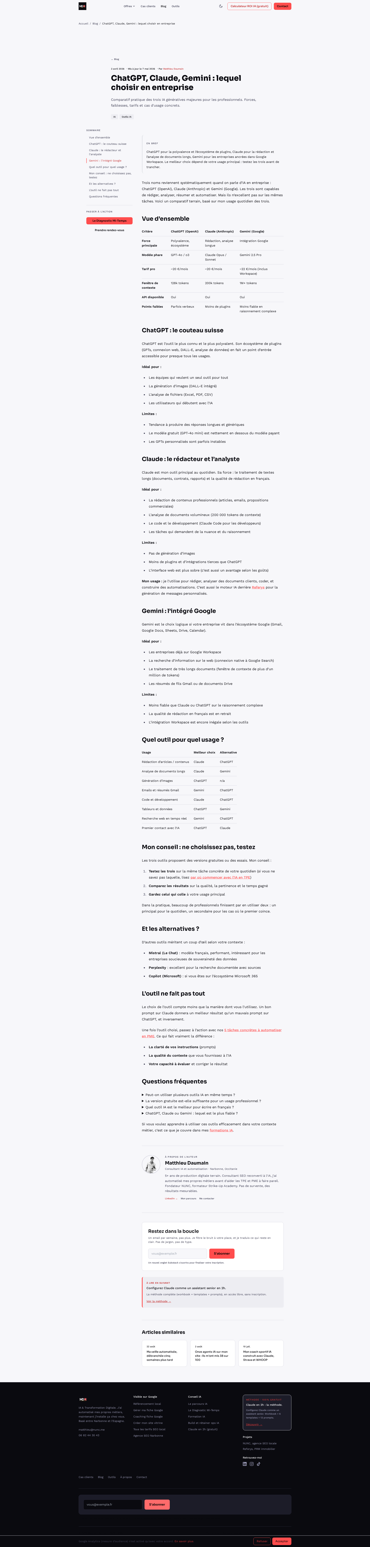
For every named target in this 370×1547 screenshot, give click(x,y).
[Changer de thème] (221, 6)
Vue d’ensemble (99, 137)
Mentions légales (231, 1533)
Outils (175, 6)
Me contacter (206, 1198)
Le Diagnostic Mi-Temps (109, 220)
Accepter (281, 1541)
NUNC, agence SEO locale (260, 1443)
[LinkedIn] (245, 1464)
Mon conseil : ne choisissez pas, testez (110, 175)
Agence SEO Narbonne (148, 1435)
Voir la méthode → (158, 1301)
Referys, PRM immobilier (259, 1448)
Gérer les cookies (281, 1533)
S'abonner (222, 1254)
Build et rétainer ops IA (203, 1422)
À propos (126, 1477)
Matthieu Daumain (173, 68)
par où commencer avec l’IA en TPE (220, 877)
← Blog (115, 59)
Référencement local (147, 1403)
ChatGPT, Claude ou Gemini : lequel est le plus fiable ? (191, 1113)
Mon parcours (188, 1198)
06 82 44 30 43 (89, 1435)
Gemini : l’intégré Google (105, 160)
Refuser (262, 1541)
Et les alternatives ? (102, 183)
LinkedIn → (171, 1198)
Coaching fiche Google (148, 1416)
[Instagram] (252, 1464)
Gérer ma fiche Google (148, 1410)
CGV (246, 1533)
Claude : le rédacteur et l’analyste (105, 152)
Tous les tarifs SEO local (149, 1429)
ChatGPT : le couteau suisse (107, 143)
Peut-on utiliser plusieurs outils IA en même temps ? (190, 1095)
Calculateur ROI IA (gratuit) (249, 6)
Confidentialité (260, 1533)
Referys (258, 587)
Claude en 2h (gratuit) (203, 1429)
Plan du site (212, 1533)
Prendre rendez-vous (109, 230)
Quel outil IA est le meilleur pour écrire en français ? (189, 1107)
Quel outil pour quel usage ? (108, 166)
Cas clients (148, 6)
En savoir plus (184, 1541)
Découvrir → (254, 1424)
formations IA (221, 1130)
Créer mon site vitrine (148, 1422)
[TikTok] (259, 1464)
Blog (163, 6)
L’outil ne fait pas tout (104, 190)
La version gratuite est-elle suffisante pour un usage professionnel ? (203, 1101)
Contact (282, 6)
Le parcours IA (197, 1403)
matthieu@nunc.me (92, 1429)
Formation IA (196, 1416)
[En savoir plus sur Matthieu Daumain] (151, 1164)
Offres (128, 6)
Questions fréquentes (103, 196)
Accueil (83, 23)
